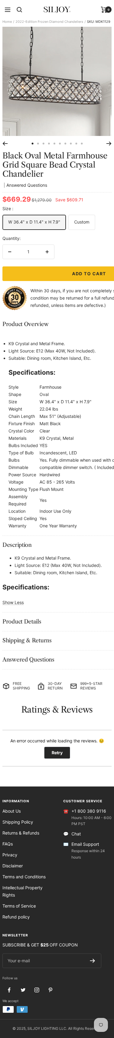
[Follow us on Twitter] (23, 990)
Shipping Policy (17, 821)
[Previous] (5, 143)
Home (7, 21)
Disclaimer (12, 865)
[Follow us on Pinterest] (50, 990)
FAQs (7, 843)
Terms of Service (19, 905)
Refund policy (16, 916)
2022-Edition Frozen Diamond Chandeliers (49, 21)
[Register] (92, 961)
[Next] (109, 143)
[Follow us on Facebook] (9, 990)
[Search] (19, 9)
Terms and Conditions (24, 876)
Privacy (9, 854)
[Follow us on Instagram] (36, 990)
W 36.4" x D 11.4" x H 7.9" (34, 221)
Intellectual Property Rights (22, 891)
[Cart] (104, 10)
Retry (57, 752)
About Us (11, 811)
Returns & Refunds (20, 832)
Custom (81, 221)
